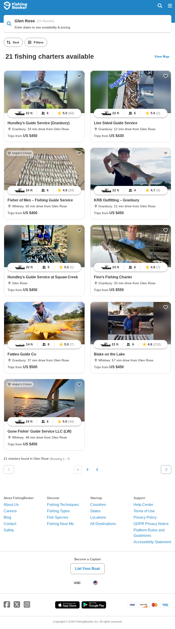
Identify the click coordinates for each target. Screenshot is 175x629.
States (95, 511)
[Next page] (166, 469)
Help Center (143, 505)
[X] (17, 605)
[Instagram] (27, 605)
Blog (7, 517)
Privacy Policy (145, 517)
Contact (10, 524)
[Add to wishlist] (79, 76)
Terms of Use (144, 511)
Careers (10, 511)
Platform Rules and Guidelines (149, 533)
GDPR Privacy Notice (151, 524)
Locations (98, 517)
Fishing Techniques (63, 505)
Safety (9, 530)
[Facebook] (7, 605)
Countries (98, 505)
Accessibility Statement (152, 542)
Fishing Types (58, 511)
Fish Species (57, 517)
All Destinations (103, 524)
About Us (11, 505)
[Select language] (95, 583)
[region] (44, 113)
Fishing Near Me (60, 524)
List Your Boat (87, 569)
